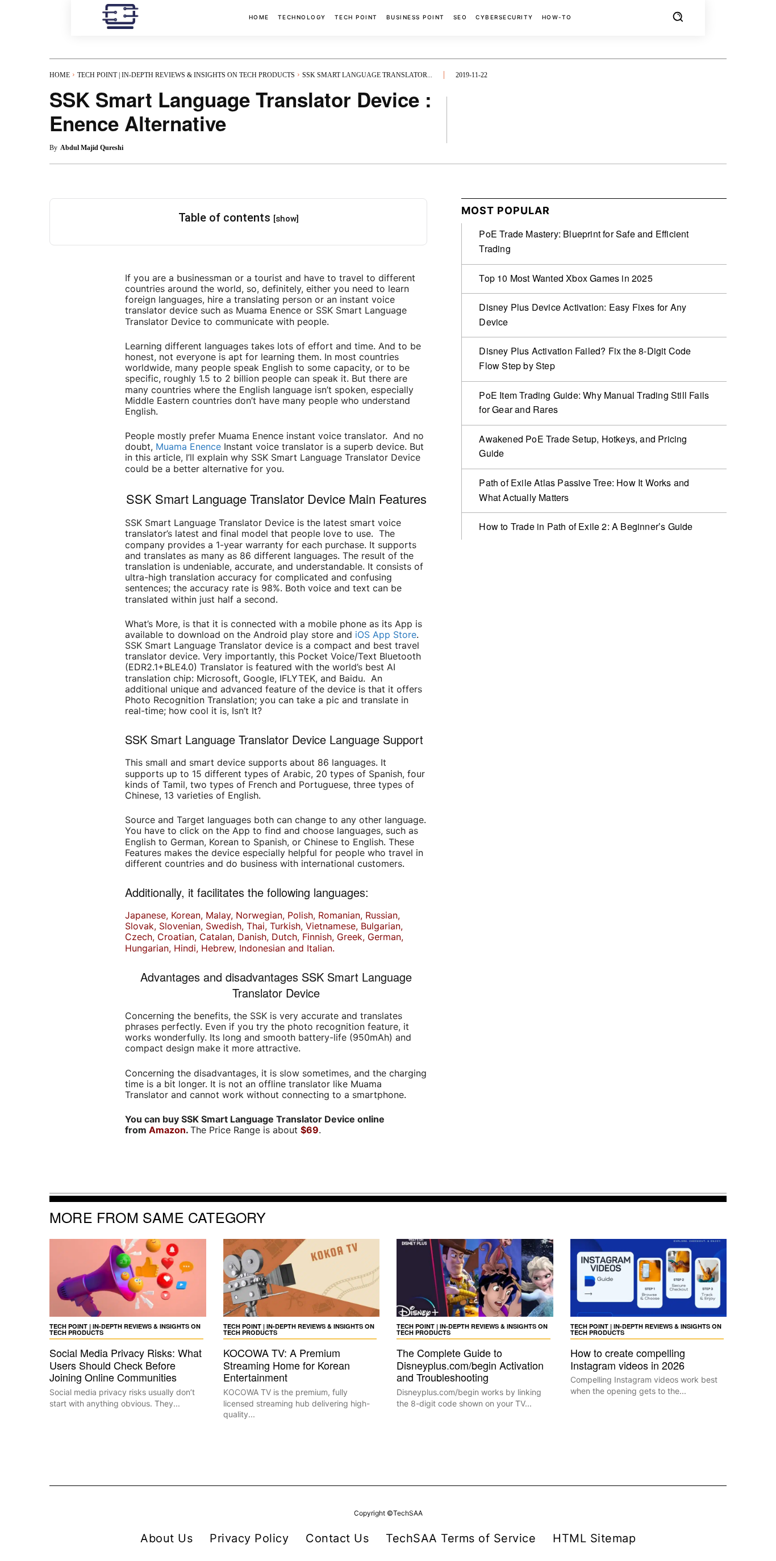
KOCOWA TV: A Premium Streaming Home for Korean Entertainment (286, 1364)
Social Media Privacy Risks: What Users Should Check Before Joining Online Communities (125, 1364)
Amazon (167, 1130)
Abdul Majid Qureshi (91, 147)
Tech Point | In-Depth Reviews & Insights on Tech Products (186, 75)
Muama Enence (188, 446)
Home (59, 75)
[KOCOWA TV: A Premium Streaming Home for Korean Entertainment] (301, 1278)
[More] (715, 119)
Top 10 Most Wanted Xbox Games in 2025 (565, 278)
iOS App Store (385, 634)
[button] (677, 16)
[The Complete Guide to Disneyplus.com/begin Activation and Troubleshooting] (475, 1278)
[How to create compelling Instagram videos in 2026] (648, 1278)
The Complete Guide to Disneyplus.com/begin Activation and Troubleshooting (470, 1364)
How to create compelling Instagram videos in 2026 (627, 1358)
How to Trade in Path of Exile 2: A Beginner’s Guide (585, 526)
